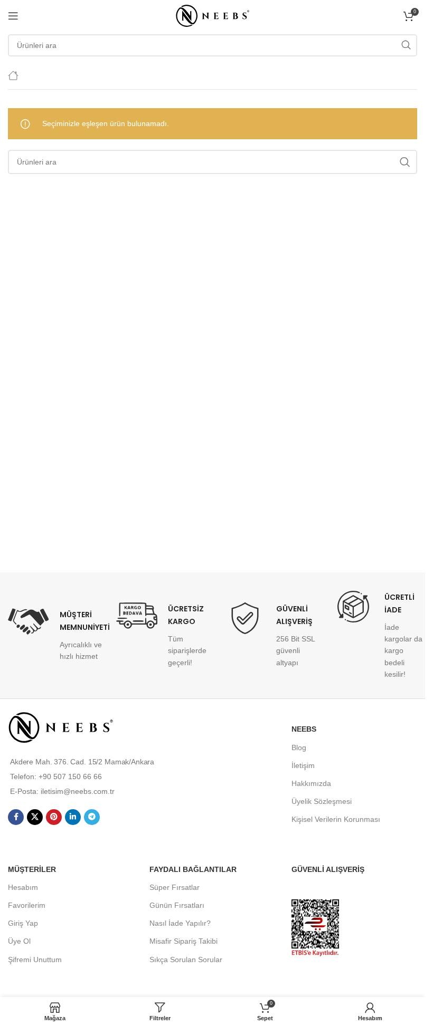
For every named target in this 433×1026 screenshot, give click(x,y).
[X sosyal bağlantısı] (35, 817)
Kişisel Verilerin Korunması (335, 819)
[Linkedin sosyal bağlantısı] (73, 817)
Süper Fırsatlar (174, 887)
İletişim (303, 765)
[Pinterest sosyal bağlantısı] (54, 817)
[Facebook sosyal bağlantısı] (16, 817)
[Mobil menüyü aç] (13, 15)
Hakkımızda (311, 783)
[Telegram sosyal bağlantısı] (92, 817)
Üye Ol (19, 941)
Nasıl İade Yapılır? (180, 923)
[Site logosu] (213, 15)
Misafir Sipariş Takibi (183, 941)
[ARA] (406, 45)
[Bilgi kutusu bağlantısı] (54, 635)
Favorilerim (26, 905)
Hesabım (23, 887)
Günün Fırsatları (176, 905)
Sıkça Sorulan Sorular (185, 959)
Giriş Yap (23, 923)
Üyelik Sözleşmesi (321, 801)
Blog (298, 747)
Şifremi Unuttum (35, 959)
